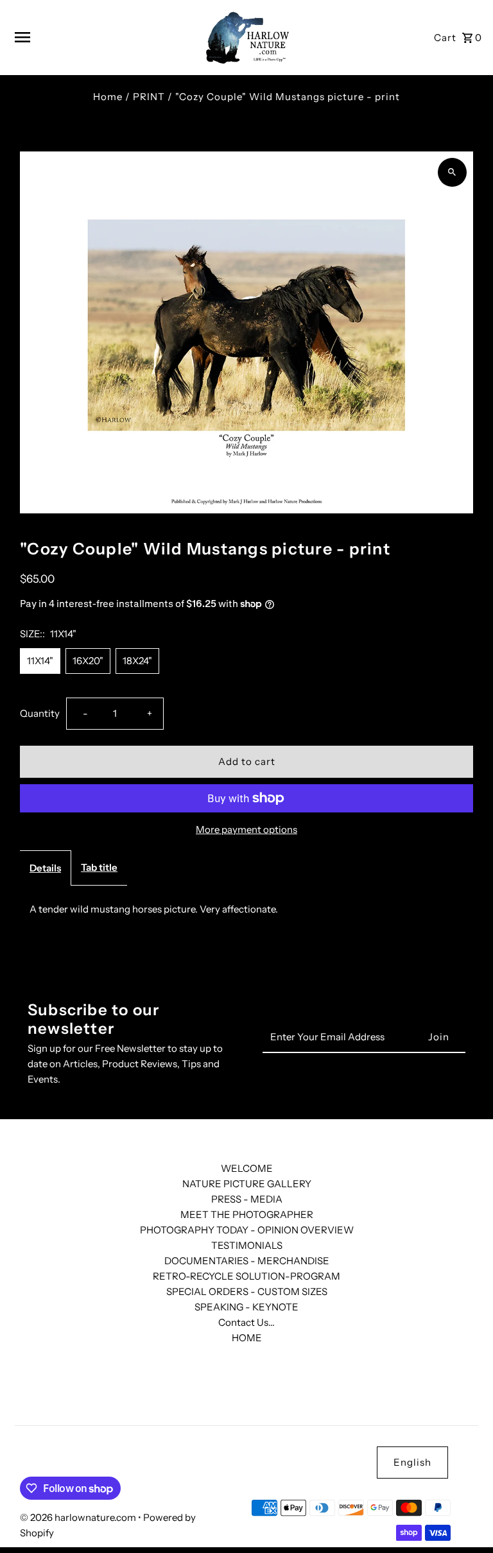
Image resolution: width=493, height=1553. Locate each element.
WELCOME (247, 1168)
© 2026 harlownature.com (79, 1517)
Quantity (40, 713)
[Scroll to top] (465, 1519)
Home (108, 96)
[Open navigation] (103, 37)
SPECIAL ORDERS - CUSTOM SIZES (246, 1291)
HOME (247, 1338)
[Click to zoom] (452, 172)
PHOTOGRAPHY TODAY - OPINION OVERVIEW (247, 1230)
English (412, 1462)
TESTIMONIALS (246, 1245)
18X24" (137, 661)
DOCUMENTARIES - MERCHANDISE (246, 1261)
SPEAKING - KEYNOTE (246, 1307)
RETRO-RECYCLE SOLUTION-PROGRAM (246, 1276)
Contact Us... (246, 1322)
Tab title (99, 867)
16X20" (88, 661)
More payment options (246, 829)
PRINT (149, 96)
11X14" (40, 661)
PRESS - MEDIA (246, 1199)
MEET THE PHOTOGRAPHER (246, 1214)
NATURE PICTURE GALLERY (246, 1184)
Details (45, 868)
